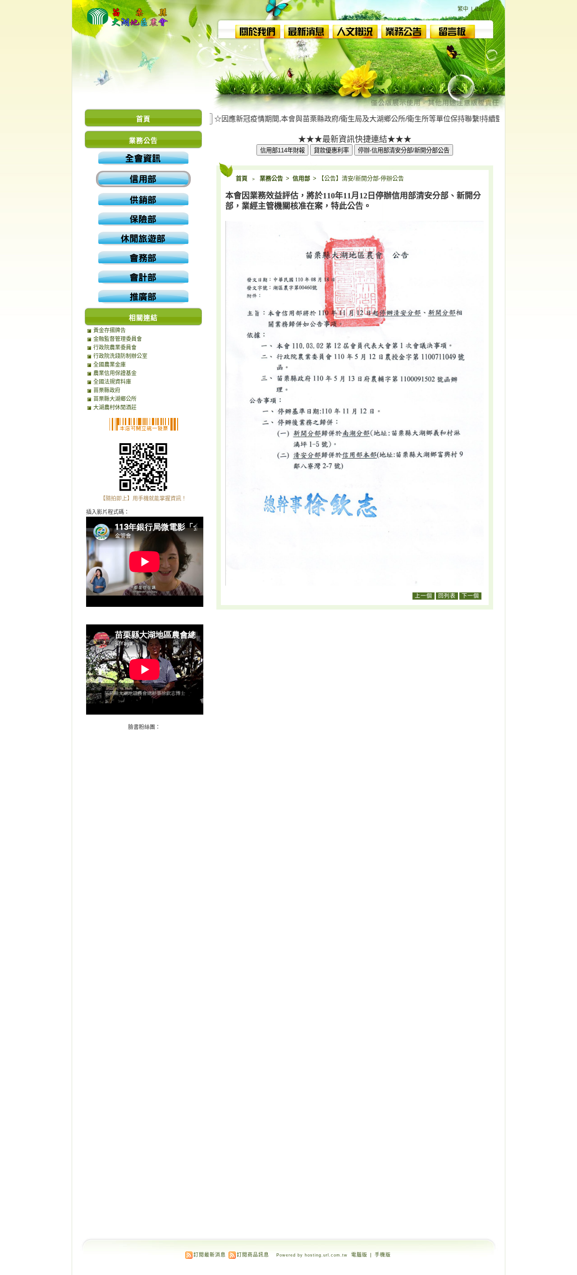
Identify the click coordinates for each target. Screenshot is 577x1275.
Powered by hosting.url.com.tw (312, 1255)
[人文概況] (355, 36)
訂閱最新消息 (209, 1254)
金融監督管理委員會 (117, 339)
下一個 (470, 596)
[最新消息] (306, 36)
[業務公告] (403, 36)
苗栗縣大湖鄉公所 (115, 399)
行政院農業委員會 (115, 347)
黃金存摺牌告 (109, 330)
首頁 (241, 178)
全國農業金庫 (109, 365)
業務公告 (272, 178)
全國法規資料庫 (112, 382)
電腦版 (359, 1254)
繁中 (463, 9)
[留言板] (452, 36)
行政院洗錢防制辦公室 (120, 356)
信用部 (302, 178)
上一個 (423, 596)
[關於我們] (257, 36)
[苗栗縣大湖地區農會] (128, 30)
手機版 (383, 1254)
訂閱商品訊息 (253, 1254)
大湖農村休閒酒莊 (115, 407)
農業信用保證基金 (115, 373)
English (484, 9)
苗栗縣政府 (106, 390)
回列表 (447, 596)
